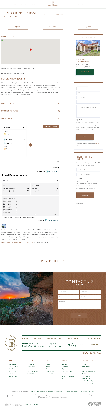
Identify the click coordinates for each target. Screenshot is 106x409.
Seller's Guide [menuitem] (31, 369)
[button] (31, 50)
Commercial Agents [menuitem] (87, 383)
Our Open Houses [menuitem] (14, 366)
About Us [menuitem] (76, 4)
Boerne (37, 338)
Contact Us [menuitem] (85, 4)
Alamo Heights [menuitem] (86, 366)
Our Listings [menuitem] (12, 364)
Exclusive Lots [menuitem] (13, 376)
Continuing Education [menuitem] (68, 376)
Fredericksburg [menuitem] (50, 369)
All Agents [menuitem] (84, 364)
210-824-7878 (79, 285)
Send (85, 137)
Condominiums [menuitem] (13, 373)
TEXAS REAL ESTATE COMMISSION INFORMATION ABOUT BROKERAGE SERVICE (48, 391)
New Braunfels (75, 338)
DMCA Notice (37, 404)
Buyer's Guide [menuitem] (31, 366)
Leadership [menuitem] (65, 366)
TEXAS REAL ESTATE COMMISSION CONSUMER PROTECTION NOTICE (80, 391)
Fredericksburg (54, 338)
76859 (32, 242)
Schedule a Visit (94, 88)
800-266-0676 (33, 343)
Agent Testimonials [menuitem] (67, 369)
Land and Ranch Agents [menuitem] (88, 381)
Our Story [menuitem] (64, 364)
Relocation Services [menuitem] (32, 371)
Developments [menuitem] (31, 364)
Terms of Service (80, 145)
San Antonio (94, 338)
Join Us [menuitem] (84, 385)
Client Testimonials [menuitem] (67, 371)
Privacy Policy (97, 143)
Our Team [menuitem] (32, 4)
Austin (25, 338)
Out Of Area (25, 242)
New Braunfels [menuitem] (50, 371)
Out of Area (17, 242)
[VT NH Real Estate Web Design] (94, 404)
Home (3, 242)
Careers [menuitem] (64, 373)
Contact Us (85, 72)
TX (12, 242)
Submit (79, 315)
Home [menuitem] (16, 4)
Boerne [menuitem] (48, 366)
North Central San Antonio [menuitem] (89, 371)
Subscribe (85, 195)
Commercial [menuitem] (12, 371)
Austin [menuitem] (48, 364)
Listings (8, 242)
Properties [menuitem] (23, 4)
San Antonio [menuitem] (49, 373)
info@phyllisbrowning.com (36, 346)
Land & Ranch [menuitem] (13, 369)
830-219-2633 (82, 61)
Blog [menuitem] (63, 378)
